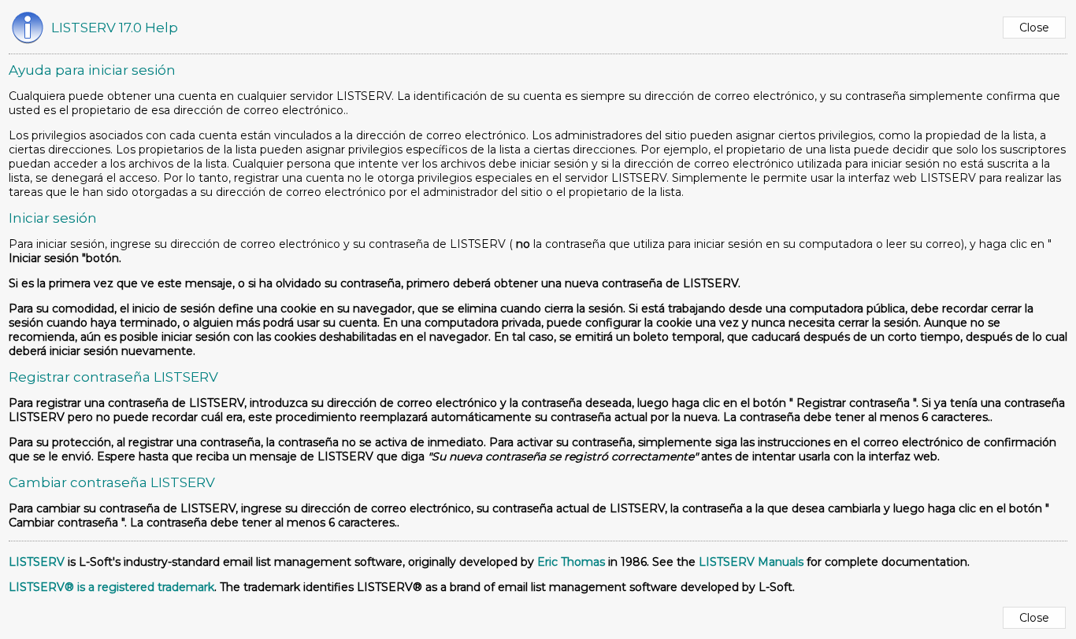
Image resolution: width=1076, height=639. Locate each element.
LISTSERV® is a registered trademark (111, 587)
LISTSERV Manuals (751, 562)
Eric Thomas (571, 562)
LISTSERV (37, 562)
